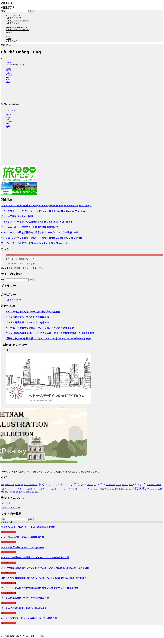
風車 (37, 492)
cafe (2, 485)
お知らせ (9, 36)
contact (9, 32)
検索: (3, 11)
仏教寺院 (103, 489)
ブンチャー (125, 485)
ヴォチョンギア (94, 489)
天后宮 (127, 489)
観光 (20, 492)
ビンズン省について (14, 15)
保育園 (112, 489)
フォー (118, 485)
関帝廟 (29, 492)
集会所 (34, 492)
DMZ (6, 485)
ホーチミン (69, 489)
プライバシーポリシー (10, 508)
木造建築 (4, 492)
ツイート (5, 350)
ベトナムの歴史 (154, 484)
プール (131, 485)
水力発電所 (12, 492)
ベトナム (139, 484)
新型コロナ (154, 489)
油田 (17, 492)
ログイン (26, 268)
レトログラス (11, 41)
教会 (148, 488)
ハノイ (90, 485)
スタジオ (17, 485)
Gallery (9, 39)
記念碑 (25, 492)
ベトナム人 (5, 489)
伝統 (108, 489)
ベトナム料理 (27, 489)
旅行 (160, 489)
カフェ (11, 484)
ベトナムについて (13, 18)
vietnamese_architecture (16, 27)
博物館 (121, 489)
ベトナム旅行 (39, 489)
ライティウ (82, 488)
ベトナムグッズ (12, 23)
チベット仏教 (28, 485)
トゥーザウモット (73, 484)
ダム (22, 485)
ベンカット (60, 489)
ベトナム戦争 (15, 489)
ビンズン (99, 484)
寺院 (130, 489)
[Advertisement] (73, 147)
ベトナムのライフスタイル (17, 21)
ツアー (34, 485)
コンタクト (6, 503)
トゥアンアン (49, 484)
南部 (116, 489)
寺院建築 (138, 488)
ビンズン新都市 (110, 485)
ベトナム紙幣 (51, 489)
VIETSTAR (7, 3)
